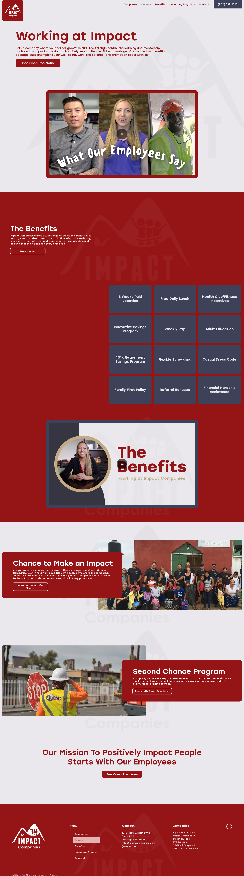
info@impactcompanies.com (138, 843)
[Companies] (96, 834)
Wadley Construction (184, 836)
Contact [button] (80, 858)
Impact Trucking (181, 839)
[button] (204, 4)
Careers (79, 840)
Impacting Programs (87, 852)
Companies (81, 834)
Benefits (80, 846)
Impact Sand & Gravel (184, 832)
